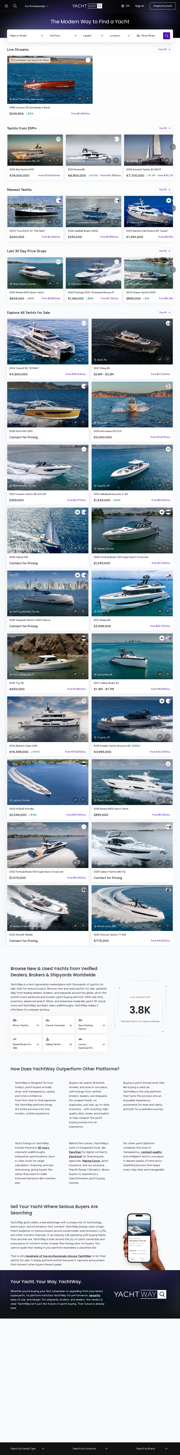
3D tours (43, 1147)
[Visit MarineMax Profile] (168, 826)
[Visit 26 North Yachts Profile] (168, 763)
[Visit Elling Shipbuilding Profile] (168, 323)
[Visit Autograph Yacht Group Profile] (83, 763)
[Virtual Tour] (168, 200)
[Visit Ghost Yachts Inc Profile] (58, 261)
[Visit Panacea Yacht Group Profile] (88, 60)
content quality (151, 1152)
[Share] (79, 98)
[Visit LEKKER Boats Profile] (168, 638)
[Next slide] (173, 147)
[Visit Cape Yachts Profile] (58, 200)
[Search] (166, 35)
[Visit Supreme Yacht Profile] (168, 386)
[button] (28, 1449)
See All (162, 128)
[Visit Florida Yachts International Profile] (168, 575)
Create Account (162, 5)
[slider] (90, 86)
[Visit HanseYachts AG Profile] (83, 386)
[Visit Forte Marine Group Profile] (168, 512)
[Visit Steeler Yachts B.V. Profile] (168, 701)
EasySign (75, 1152)
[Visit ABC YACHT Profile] (116, 139)
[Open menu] (6, 6)
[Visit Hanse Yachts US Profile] (83, 512)
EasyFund (75, 1156)
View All (162, 49)
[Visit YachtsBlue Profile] (83, 826)
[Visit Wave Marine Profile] (168, 449)
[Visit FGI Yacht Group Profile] (58, 139)
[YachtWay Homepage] (90, 5)
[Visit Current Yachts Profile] (116, 261)
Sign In (139, 6)
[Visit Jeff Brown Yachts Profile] (83, 889)
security (94, 1295)
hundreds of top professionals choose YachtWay (58, 1256)
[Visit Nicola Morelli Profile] (168, 889)
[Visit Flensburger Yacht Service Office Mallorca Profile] (83, 323)
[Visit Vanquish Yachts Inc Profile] (83, 575)
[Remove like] (87, 98)
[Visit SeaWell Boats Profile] (116, 200)
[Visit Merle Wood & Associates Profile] (83, 638)
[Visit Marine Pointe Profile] (83, 449)
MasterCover (91, 1160)
